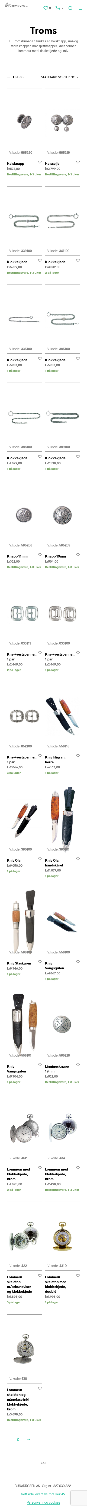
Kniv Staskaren (19, 963)
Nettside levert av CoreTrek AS (43, 1494)
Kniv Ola (13, 860)
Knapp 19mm (55, 556)
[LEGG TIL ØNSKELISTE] (40, 162)
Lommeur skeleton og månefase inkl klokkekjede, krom (18, 1399)
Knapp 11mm (17, 556)
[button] (47, 8)
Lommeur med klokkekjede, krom (18, 1174)
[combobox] (58, 77)
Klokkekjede (17, 262)
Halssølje (52, 163)
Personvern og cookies (43, 1502)
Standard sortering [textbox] (58, 77)
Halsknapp (15, 163)
